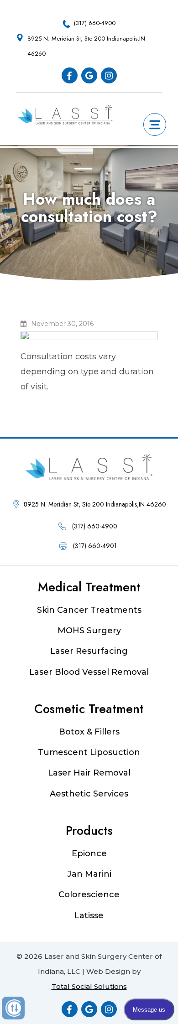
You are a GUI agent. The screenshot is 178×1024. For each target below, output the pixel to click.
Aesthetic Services (89, 794)
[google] (89, 75)
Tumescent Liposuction (89, 752)
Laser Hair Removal (89, 773)
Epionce (89, 853)
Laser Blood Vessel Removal (89, 672)
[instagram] (109, 75)
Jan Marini (89, 874)
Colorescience (89, 895)
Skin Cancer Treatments (89, 610)
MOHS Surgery (89, 631)
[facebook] (70, 75)
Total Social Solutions (89, 986)
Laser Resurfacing (89, 651)
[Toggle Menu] (155, 122)
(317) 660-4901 (95, 545)
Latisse (89, 915)
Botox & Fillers (89, 732)
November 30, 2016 (62, 324)
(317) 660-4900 (94, 23)
